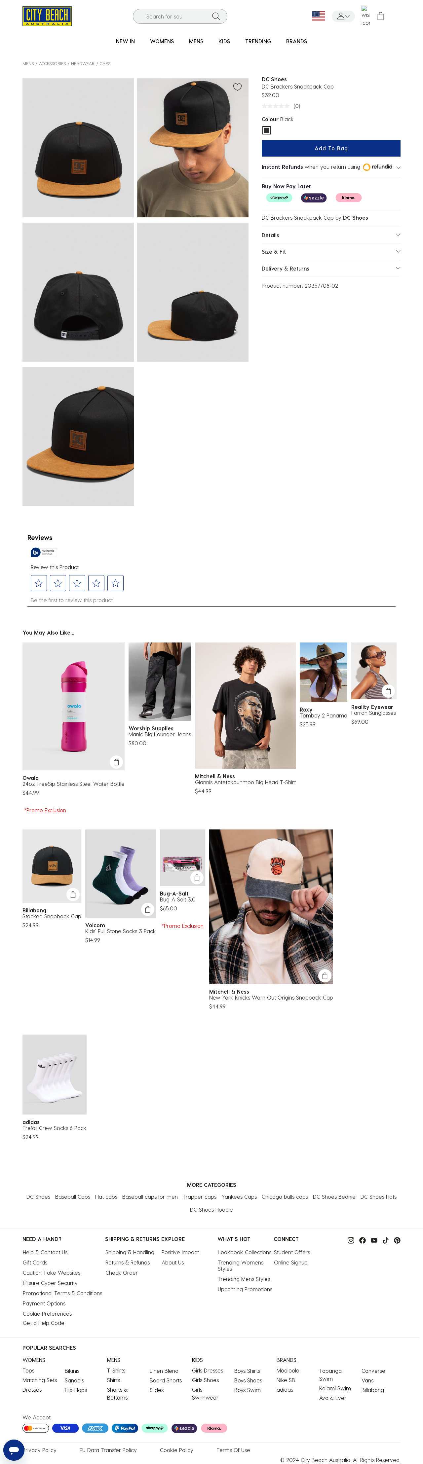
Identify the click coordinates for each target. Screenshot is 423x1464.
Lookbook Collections (244, 1252)
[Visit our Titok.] (384, 1239)
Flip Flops (76, 1390)
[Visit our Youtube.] (372, 1239)
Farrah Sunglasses (373, 713)
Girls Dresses (207, 1370)
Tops (28, 1370)
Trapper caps (199, 1196)
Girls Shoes (205, 1380)
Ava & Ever (332, 1398)
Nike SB (286, 1380)
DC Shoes (38, 1196)
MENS (28, 63)
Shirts (113, 1380)
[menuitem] (125, 41)
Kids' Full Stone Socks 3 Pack (120, 931)
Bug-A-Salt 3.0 (178, 899)
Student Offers (292, 1252)
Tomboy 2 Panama (323, 715)
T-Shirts (116, 1370)
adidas (285, 1389)
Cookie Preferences (47, 1313)
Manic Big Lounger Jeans (160, 734)
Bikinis (72, 1371)
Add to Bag (331, 148)
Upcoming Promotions (245, 1289)
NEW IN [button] (125, 41)
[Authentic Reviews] (44, 552)
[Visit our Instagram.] (349, 1239)
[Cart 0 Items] (380, 16)
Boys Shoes (248, 1380)
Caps (105, 63)
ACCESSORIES (52, 63)
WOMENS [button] (162, 41)
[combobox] (180, 16)
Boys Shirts (247, 1371)
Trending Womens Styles (241, 1265)
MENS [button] (196, 41)
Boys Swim (247, 1390)
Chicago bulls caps (285, 1196)
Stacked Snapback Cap (51, 916)
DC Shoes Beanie (334, 1196)
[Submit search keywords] (216, 16)
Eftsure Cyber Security (50, 1283)
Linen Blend (164, 1371)
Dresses (32, 1389)
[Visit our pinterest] (396, 1239)
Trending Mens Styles (244, 1279)
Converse (373, 1371)
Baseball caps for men (150, 1196)
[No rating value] (277, 106)
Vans (367, 1380)
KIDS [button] (224, 41)
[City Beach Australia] (47, 15)
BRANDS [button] (296, 41)
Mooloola (288, 1370)
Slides (157, 1390)
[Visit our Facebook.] (361, 1239)
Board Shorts (166, 1380)
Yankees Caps (239, 1196)
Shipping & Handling (129, 1252)
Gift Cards (35, 1262)
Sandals (74, 1380)
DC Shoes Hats (379, 1196)
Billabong (373, 1390)
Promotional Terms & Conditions (62, 1293)
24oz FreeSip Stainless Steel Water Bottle (73, 784)
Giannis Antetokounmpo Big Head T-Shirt (245, 782)
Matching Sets (39, 1380)
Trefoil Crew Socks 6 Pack (54, 1128)
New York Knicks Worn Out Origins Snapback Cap (271, 997)
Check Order (121, 1272)
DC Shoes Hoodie (211, 1209)
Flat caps (106, 1196)
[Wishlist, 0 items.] (366, 16)
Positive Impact (180, 1252)
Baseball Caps (72, 1196)
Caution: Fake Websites (51, 1272)
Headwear (83, 63)
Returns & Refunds (127, 1262)
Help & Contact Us (45, 1252)
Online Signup (291, 1262)
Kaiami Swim (335, 1388)
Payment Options (44, 1303)
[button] (343, 16)
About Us (173, 1262)
